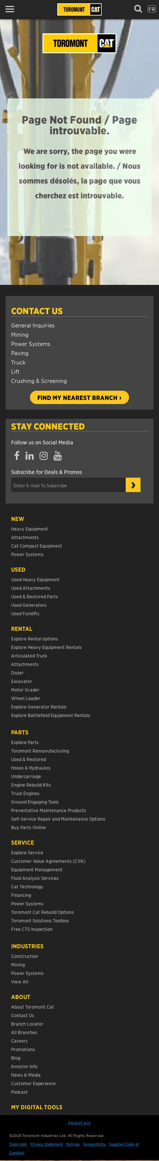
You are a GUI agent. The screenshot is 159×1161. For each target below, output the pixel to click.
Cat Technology (27, 886)
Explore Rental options (34, 638)
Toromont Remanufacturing (40, 750)
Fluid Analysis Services (35, 878)
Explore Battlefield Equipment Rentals (50, 715)
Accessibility (94, 1143)
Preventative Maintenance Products (48, 810)
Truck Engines (25, 793)
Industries (27, 946)
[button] (12, 9)
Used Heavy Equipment (35, 579)
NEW (17, 518)
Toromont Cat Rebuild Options (42, 912)
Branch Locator (27, 1023)
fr (152, 9)
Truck (18, 362)
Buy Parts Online (28, 827)
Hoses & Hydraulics (31, 767)
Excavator (21, 681)
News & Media (26, 1074)
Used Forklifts (25, 613)
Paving (19, 352)
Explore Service (27, 852)
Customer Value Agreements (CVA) (49, 861)
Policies (73, 1143)
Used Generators (29, 605)
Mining (19, 334)
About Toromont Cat (32, 1006)
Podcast (19, 1091)
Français (79, 1123)
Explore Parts (25, 742)
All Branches (24, 1032)
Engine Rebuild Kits (31, 784)
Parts (19, 732)
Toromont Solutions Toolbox (40, 920)
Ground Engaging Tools (35, 801)
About (20, 996)
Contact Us (37, 311)
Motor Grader (25, 689)
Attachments (25, 537)
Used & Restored (28, 759)
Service (22, 842)
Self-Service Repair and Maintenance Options (58, 818)
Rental (21, 628)
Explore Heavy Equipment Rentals (46, 647)
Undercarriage (26, 776)
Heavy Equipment (29, 528)
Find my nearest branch (77, 397)
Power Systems (30, 343)
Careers (19, 1040)
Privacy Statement (46, 1143)
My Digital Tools (36, 1107)
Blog (15, 1057)
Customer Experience (33, 1083)
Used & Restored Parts (34, 596)
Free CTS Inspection (32, 929)
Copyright (18, 1143)
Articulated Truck (29, 655)
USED (18, 569)
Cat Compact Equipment (36, 545)
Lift (15, 371)
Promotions (23, 1049)
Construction (24, 956)
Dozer (17, 672)
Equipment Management (36, 869)
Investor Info (24, 1066)
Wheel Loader (25, 698)
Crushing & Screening (39, 380)
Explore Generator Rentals (39, 706)
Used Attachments (30, 587)
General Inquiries (33, 325)
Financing (21, 895)
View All (19, 981)
